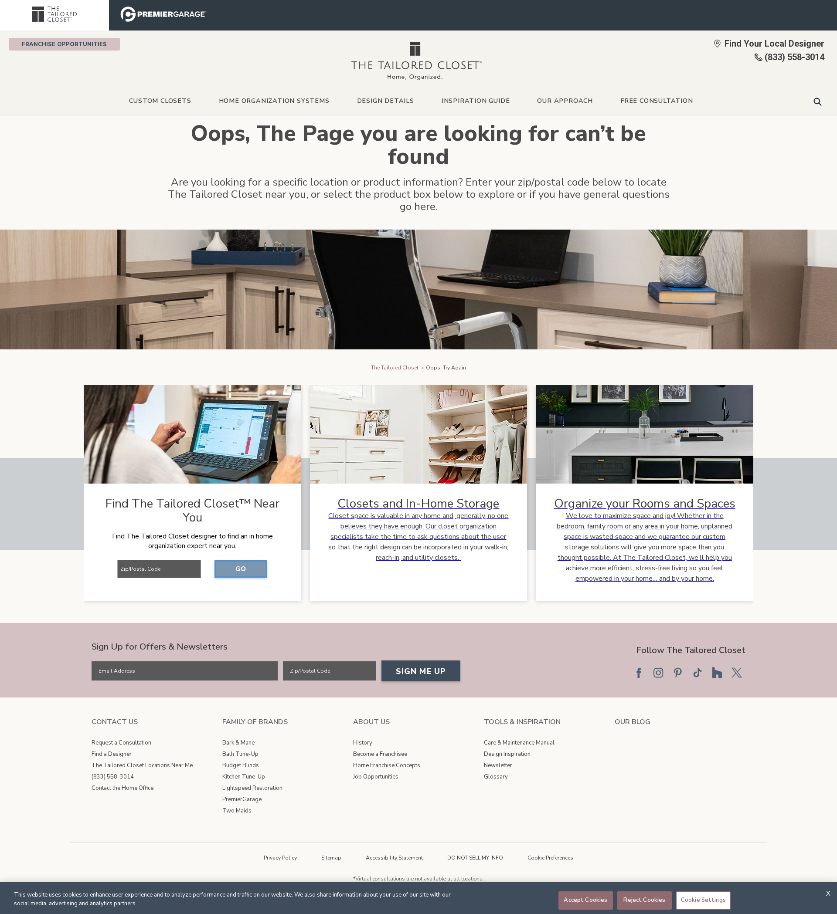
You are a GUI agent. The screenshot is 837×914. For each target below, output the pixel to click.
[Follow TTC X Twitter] (736, 672)
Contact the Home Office (122, 788)
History (362, 743)
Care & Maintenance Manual (519, 743)
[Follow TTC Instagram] (658, 672)
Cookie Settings (703, 900)
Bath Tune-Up (240, 754)
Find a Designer (112, 754)
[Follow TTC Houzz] (717, 672)
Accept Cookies (585, 900)
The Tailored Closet (394, 367)
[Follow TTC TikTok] (697, 672)
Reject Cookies (644, 900)
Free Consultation (656, 100)
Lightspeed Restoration (252, 788)
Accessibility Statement (394, 857)
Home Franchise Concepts (386, 765)
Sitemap (331, 857)
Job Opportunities (375, 777)
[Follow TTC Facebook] (638, 672)
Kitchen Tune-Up (243, 777)
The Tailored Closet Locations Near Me (142, 765)
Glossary (496, 777)
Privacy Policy (280, 857)
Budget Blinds (240, 765)
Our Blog (632, 722)
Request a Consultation (121, 743)
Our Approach (565, 100)
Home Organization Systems (274, 100)
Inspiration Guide (476, 100)
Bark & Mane (238, 743)
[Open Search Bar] (817, 101)
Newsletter (498, 765)
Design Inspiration (507, 754)
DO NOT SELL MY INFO (475, 857)
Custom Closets (160, 100)
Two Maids (237, 811)
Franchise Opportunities (64, 44)
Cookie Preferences (550, 857)
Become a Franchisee (380, 754)
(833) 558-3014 (113, 777)
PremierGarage (242, 799)
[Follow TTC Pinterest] (678, 672)
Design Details (385, 100)
